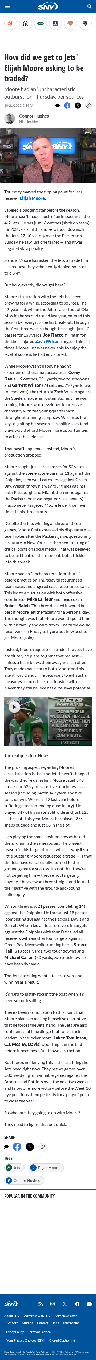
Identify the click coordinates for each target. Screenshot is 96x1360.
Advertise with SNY (37, 1316)
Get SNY (12, 1323)
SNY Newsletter (66, 1316)
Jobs (56, 1323)
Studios (27, 1323)
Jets (78, 191)
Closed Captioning (62, 1340)
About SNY (12, 1316)
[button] (12, 705)
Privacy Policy (14, 1332)
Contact (42, 1323)
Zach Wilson (47, 341)
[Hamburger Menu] (7, 6)
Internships (71, 1323)
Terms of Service (39, 1332)
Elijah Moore (32, 198)
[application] (48, 155)
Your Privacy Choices (21, 1340)
